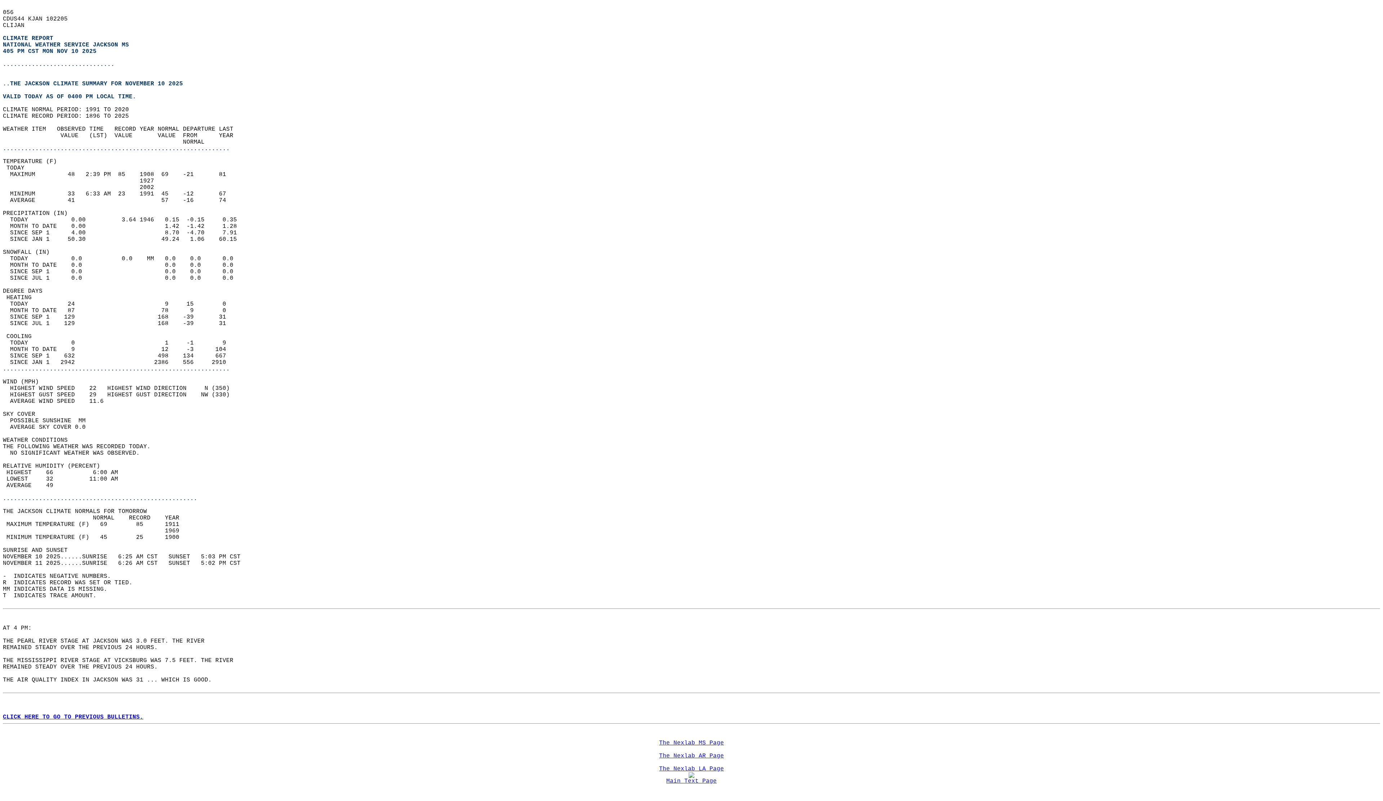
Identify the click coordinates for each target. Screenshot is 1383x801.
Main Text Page (691, 781)
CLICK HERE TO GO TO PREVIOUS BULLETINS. (73, 717)
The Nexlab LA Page (691, 769)
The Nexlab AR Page (691, 756)
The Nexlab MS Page (691, 743)
